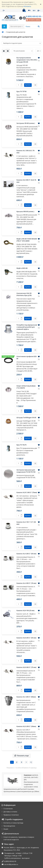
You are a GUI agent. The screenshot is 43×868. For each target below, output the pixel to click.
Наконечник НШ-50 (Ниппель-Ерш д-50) (24, 294)
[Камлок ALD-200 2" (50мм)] (8, 730)
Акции (5, 829)
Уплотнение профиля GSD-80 (26, 357)
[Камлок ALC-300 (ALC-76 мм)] (8, 154)
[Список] (8, 51)
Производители (9, 826)
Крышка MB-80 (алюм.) (25, 211)
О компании (8, 809)
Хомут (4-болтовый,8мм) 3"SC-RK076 (25, 387)
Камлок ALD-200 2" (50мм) (26, 726)
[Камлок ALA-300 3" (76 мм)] (8, 587)
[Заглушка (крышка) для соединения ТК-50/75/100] (8, 474)
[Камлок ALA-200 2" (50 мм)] (8, 558)
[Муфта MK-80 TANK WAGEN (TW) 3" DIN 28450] (8, 243)
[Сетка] (4, 51)
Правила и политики (11, 815)
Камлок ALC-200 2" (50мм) (26, 697)
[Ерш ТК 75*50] (8, 95)
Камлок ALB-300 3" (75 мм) (26, 667)
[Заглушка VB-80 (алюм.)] (8, 127)
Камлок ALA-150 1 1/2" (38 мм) (26, 523)
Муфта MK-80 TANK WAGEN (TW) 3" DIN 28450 (26, 240)
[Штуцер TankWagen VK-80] (8, 421)
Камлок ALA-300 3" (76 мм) (26, 583)
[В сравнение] (39, 60)
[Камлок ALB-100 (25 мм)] (8, 614)
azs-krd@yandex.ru (11, 864)
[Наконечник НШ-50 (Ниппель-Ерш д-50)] (8, 297)
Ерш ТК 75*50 (21, 91)
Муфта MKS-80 (21, 268)
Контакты (27, 6)
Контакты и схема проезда (13, 823)
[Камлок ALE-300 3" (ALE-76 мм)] (8, 184)
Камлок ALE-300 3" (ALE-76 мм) (26, 181)
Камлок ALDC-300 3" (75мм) (26, 492)
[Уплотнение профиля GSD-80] (8, 360)
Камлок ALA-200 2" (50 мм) (26, 554)
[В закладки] (39, 58)
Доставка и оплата (10, 812)
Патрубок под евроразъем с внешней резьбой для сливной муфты (26, 327)
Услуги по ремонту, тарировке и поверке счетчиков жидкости (18, 838)
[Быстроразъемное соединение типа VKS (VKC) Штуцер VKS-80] (8, 62)
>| (31, 762)
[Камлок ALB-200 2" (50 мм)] (8, 642)
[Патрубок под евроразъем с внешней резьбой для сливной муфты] (8, 329)
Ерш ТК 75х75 (21, 445)
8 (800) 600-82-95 (33, 16)
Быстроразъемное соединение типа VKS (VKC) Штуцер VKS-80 (26, 60)
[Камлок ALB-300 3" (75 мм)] (8, 671)
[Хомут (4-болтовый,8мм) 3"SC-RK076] (8, 390)
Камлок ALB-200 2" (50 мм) (26, 638)
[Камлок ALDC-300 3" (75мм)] (8, 496)
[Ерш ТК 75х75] (8, 449)
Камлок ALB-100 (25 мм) (25, 610)
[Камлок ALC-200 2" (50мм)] (8, 701)
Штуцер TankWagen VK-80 (26, 418)
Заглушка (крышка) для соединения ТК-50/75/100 (25, 471)
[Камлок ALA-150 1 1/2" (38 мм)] (8, 526)
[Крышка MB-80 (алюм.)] (8, 215)
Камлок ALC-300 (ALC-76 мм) (25, 152)
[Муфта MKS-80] (8, 272)
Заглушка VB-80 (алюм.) (25, 123)
